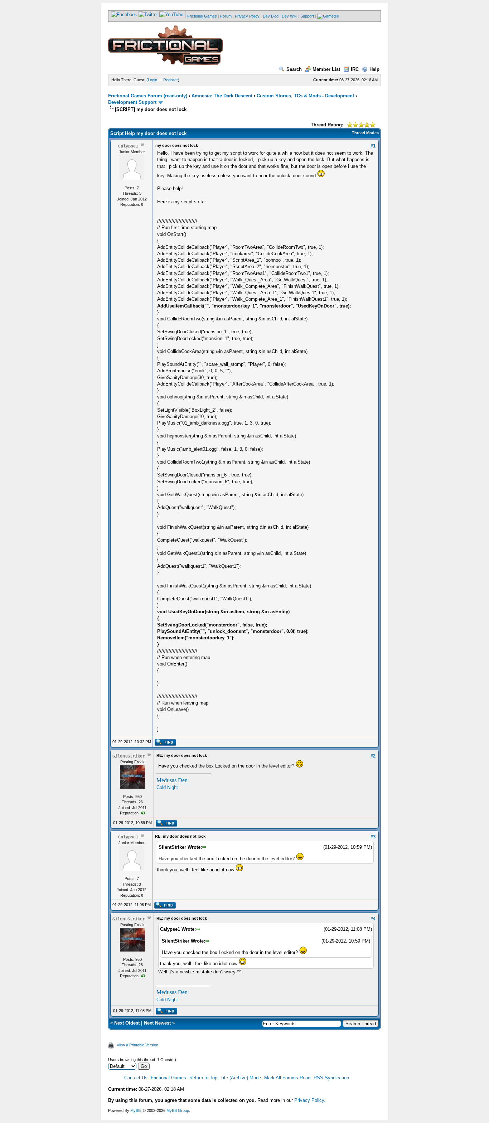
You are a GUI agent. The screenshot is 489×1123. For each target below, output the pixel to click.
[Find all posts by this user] (165, 744)
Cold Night (167, 787)
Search (294, 69)
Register (170, 80)
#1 (373, 146)
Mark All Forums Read (287, 1077)
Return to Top (203, 1077)
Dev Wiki (289, 16)
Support (307, 16)
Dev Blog (271, 16)
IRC (355, 69)
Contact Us (135, 1077)
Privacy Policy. (309, 1100)
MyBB (135, 1110)
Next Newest (157, 1023)
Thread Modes (365, 133)
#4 (373, 918)
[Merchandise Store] (328, 16)
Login (152, 80)
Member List (326, 69)
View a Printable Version (137, 1045)
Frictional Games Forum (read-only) (147, 95)
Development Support (132, 102)
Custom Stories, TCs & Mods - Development (305, 95)
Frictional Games (202, 16)
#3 (373, 836)
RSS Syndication (331, 1077)
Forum (226, 16)
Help (374, 69)
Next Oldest (127, 1023)
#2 (373, 756)
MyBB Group (177, 1110)
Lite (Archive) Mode (241, 1077)
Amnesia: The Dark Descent (222, 95)
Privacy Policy (247, 16)
